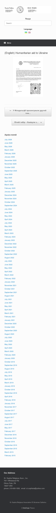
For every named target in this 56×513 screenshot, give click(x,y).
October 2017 (10, 410)
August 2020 (9, 334)
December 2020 (10, 323)
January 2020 (10, 358)
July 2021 (8, 299)
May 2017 (8, 427)
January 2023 (10, 240)
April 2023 (8, 230)
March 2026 (9, 150)
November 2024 (10, 198)
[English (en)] (29, 32)
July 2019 (8, 372)
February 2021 (10, 316)
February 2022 (10, 278)
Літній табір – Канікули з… (28, 122)
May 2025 (8, 177)
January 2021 (10, 320)
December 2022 (10, 243)
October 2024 (10, 202)
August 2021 (9, 295)
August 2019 (9, 368)
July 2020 (8, 337)
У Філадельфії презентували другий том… (28, 111)
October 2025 (10, 167)
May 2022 (8, 268)
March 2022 (9, 275)
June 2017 (8, 424)
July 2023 (8, 223)
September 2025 (11, 170)
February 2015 (10, 455)
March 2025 (9, 184)
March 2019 (9, 382)
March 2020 (9, 351)
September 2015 (11, 448)
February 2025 (10, 188)
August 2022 (9, 257)
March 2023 (9, 233)
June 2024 (8, 212)
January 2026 (10, 157)
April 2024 (8, 219)
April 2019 (8, 379)
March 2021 (9, 313)
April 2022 (8, 271)
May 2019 (8, 375)
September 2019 (11, 365)
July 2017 (8, 420)
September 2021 (11, 292)
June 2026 (8, 143)
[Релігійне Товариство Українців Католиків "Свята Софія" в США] (28, 9)
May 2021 (8, 306)
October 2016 (10, 441)
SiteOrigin (26, 508)
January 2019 (10, 386)
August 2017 (9, 417)
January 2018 (10, 403)
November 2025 (10, 163)
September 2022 (11, 254)
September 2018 (11, 393)
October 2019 (10, 361)
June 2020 (8, 341)
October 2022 (10, 250)
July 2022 (8, 261)
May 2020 (8, 344)
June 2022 (8, 264)
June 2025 (8, 174)
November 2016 (10, 438)
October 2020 (10, 327)
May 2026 (8, 146)
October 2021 (10, 288)
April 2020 (8, 348)
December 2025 (10, 160)
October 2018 (10, 389)
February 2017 (10, 431)
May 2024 (8, 216)
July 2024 (8, 209)
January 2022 (10, 282)
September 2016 (11, 445)
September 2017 (11, 413)
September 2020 (11, 330)
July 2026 (8, 139)
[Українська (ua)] (26, 32)
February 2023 (10, 236)
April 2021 (8, 309)
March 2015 (9, 452)
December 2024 (10, 195)
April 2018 (8, 396)
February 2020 (10, 355)
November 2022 (10, 247)
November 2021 (10, 285)
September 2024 (11, 205)
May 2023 (8, 226)
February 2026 (10, 153)
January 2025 (10, 191)
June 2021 (8, 302)
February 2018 (10, 400)
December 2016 (10, 434)
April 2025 (8, 181)
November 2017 (10, 407)
